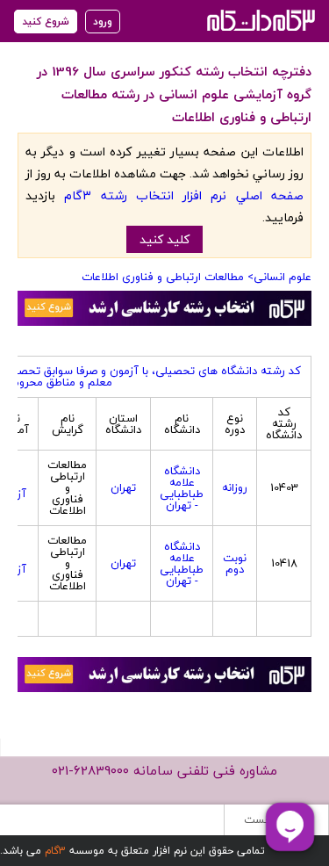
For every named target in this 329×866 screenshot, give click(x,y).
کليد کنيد (164, 239)
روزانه (234, 487)
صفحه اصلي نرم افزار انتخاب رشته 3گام (184, 195)
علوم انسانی (282, 276)
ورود (102, 21)
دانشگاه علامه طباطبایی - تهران (182, 488)
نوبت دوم (235, 563)
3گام (55, 850)
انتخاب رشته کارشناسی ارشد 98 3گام (259, 20)
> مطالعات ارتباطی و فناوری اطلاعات (168, 276)
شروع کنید (45, 21)
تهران (123, 487)
